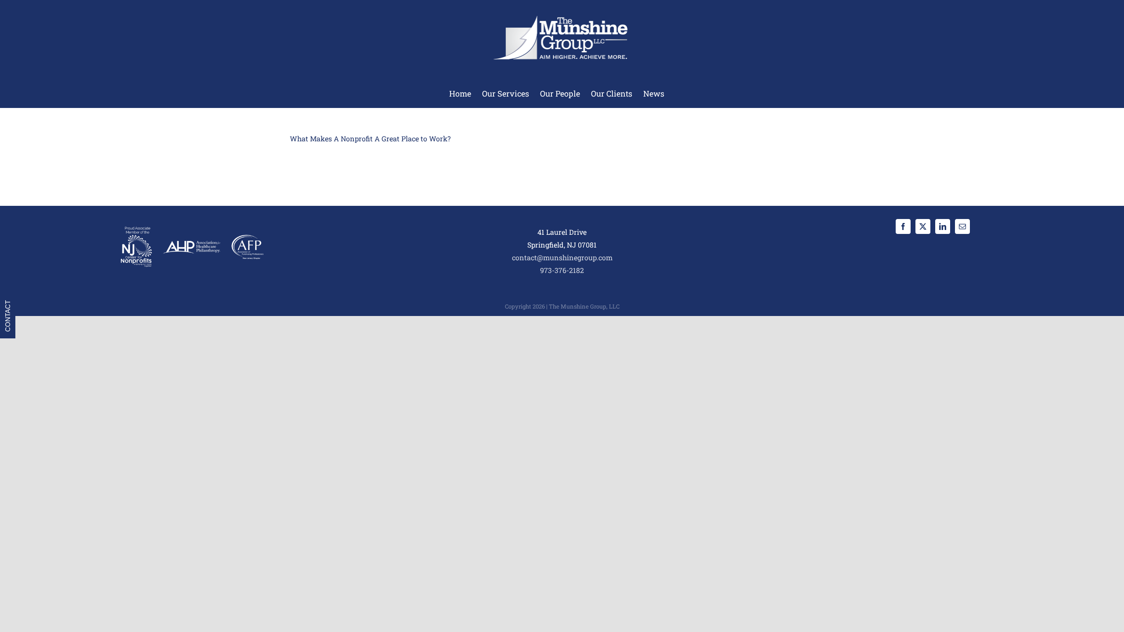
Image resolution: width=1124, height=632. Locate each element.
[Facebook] (903, 226)
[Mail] (962, 226)
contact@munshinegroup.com (562, 257)
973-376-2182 (562, 270)
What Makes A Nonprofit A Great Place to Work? (370, 138)
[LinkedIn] (942, 226)
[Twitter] (922, 226)
